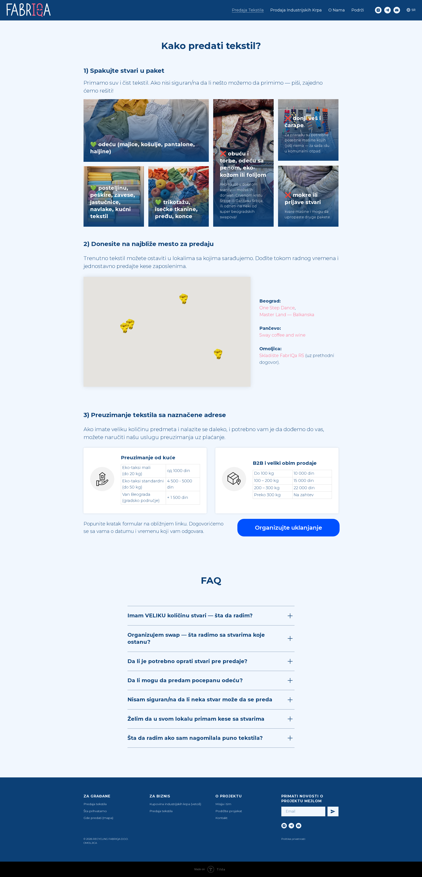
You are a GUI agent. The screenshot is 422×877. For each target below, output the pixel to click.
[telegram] (387, 10)
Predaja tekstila (248, 10)
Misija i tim (223, 804)
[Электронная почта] (396, 10)
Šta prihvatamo (95, 811)
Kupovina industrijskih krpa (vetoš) (175, 804)
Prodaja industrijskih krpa (296, 10)
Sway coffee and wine (282, 335)
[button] (125, 328)
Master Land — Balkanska (286, 314)
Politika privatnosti (293, 839)
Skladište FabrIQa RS (281, 355)
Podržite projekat (228, 811)
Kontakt (221, 818)
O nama (336, 10)
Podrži (357, 10)
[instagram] (378, 10)
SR (413, 10)
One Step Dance (277, 307)
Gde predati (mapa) (98, 818)
